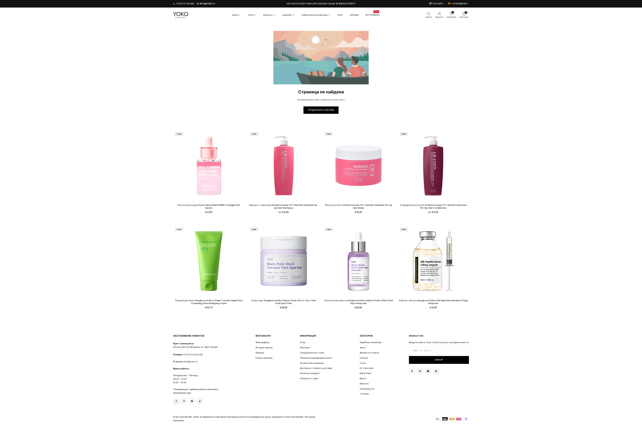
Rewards (305, 347)
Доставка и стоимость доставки (316, 368)
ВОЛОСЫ (268, 15)
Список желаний (264, 358)
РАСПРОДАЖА (372, 13)
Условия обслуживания (312, 363)
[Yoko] (180, 14)
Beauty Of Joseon (369, 352)
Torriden (364, 393)
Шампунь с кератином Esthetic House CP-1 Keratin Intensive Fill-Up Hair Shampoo (283, 206)
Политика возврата (309, 373)
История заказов (264, 347)
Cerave (364, 358)
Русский (438, 4)
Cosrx (363, 363)
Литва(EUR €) (459, 4)
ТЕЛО (250, 15)
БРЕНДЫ (354, 15)
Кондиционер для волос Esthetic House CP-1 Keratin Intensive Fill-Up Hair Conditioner (433, 206)
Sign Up (439, 360)
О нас (303, 342)
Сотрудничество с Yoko (312, 352)
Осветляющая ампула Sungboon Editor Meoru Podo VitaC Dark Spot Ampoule (358, 302)
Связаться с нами (309, 378)
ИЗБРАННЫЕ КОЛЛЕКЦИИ (315, 15)
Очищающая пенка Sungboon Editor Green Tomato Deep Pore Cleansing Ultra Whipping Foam (209, 302)
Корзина (260, 352)
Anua (363, 347)
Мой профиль (263, 342)
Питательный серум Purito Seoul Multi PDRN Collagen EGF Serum (208, 206)
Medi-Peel (365, 373)
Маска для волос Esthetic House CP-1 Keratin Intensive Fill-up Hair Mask (358, 206)
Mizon (363, 378)
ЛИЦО (235, 15)
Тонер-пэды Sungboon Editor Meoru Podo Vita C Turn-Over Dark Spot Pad (283, 302)
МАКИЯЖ (287, 15)
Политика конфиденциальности (316, 358)
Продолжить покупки (321, 110)
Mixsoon (364, 383)
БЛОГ (340, 15)
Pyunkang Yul (367, 388)
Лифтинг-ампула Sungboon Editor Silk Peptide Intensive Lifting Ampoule (433, 302)
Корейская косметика (371, 342)
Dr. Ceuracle (367, 368)
